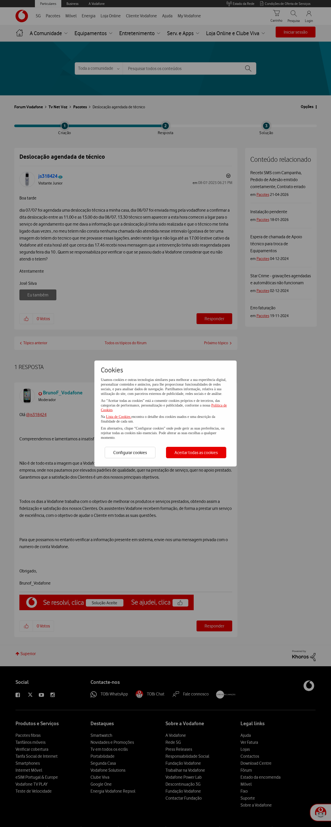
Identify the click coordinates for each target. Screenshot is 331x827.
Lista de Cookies (118, 417)
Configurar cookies (130, 452)
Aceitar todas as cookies (196, 452)
